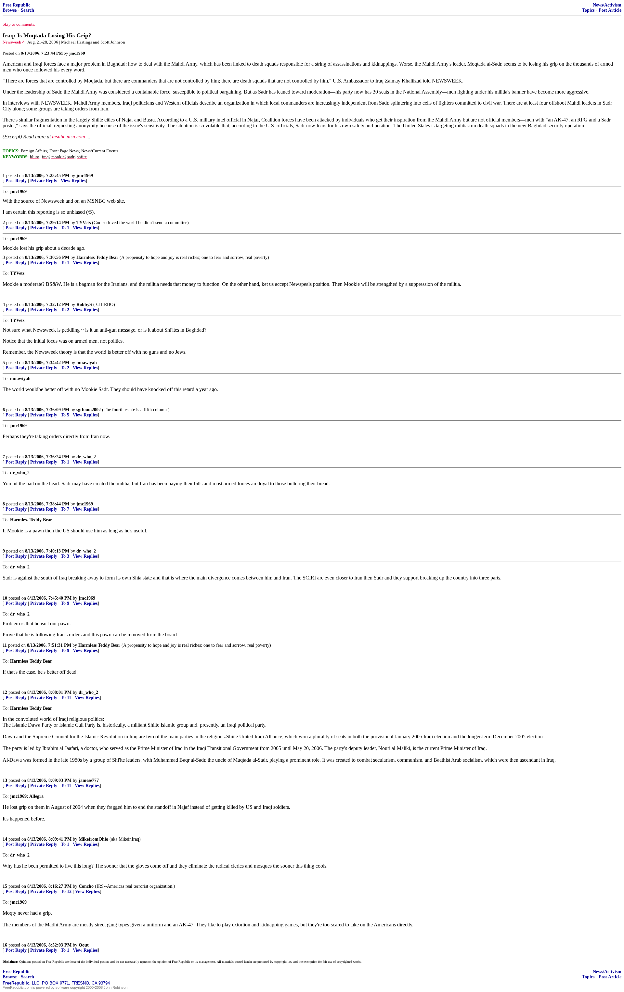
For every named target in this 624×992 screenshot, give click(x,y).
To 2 (65, 309)
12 (5, 692)
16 (5, 945)
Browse (10, 10)
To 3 (65, 556)
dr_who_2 (86, 456)
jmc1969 (84, 175)
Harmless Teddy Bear (97, 257)
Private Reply (43, 180)
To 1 (65, 227)
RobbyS (84, 304)
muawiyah (86, 362)
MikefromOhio (93, 839)
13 (5, 780)
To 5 (65, 415)
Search (27, 10)
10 (5, 598)
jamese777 (89, 780)
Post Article (610, 10)
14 (5, 839)
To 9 (65, 603)
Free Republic (16, 5)
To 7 (65, 509)
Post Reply (16, 180)
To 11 (66, 697)
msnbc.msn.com (68, 136)
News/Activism (607, 5)
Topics (588, 10)
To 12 (66, 891)
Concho (86, 886)
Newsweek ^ (14, 42)
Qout (84, 945)
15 (5, 886)
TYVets (83, 222)
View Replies (73, 180)
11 (5, 645)
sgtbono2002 (88, 409)
